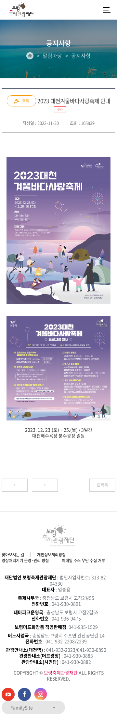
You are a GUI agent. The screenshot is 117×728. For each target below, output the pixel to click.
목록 (104, 485)
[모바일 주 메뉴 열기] (106, 10)
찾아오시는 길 (13, 555)
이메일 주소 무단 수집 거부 (83, 560)
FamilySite (22, 707)
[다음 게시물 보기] (45, 485)
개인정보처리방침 (51, 555)
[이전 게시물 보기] (15, 485)
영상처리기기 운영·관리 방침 (25, 560)
